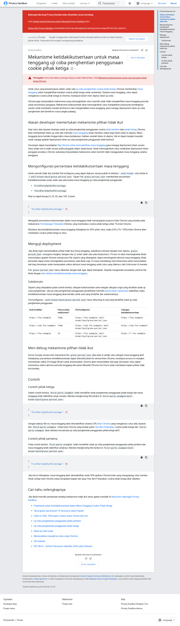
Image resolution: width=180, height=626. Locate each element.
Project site (67, 604)
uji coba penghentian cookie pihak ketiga (96, 89)
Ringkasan (41, 3)
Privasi (20, 620)
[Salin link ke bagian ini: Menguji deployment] (64, 244)
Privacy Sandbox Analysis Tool (134, 604)
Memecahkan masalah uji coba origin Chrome (56, 536)
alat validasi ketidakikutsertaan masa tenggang (64, 273)
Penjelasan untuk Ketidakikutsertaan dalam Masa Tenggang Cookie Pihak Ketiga (73, 505)
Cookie (54, 3)
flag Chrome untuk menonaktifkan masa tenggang (82, 145)
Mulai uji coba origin (43, 531)
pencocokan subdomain (116, 291)
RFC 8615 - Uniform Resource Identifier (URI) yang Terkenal (63, 546)
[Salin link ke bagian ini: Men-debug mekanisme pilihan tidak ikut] (96, 348)
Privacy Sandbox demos (131, 608)
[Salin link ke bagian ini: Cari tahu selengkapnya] (68, 490)
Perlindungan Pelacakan (52, 224)
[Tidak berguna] (146, 50)
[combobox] (111, 3)
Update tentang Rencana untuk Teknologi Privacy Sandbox (59, 21)
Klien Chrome (103, 423)
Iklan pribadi (69, 3)
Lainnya (83, 3)
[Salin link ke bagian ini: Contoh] (43, 379)
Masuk (174, 3)
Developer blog (10, 604)
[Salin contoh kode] (146, 202)
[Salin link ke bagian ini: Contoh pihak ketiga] (57, 387)
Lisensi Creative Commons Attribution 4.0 (96, 576)
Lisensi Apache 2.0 (41, 579)
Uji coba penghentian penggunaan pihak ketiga (56, 526)
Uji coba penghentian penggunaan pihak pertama (57, 521)
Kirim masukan (138, 57)
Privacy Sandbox (34, 50)
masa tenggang (80, 133)
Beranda (162, 3)
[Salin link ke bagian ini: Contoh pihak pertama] (60, 439)
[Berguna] (142, 50)
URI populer (39, 541)
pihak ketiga (131, 129)
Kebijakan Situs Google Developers (103, 579)
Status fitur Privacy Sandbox (40, 28)
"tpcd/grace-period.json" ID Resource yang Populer (59, 510)
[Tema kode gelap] (142, 202)
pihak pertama (113, 129)
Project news (9, 608)
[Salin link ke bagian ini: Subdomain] (46, 282)
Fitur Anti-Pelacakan (104, 427)
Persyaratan (8, 620)
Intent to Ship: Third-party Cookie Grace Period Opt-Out (61, 516)
